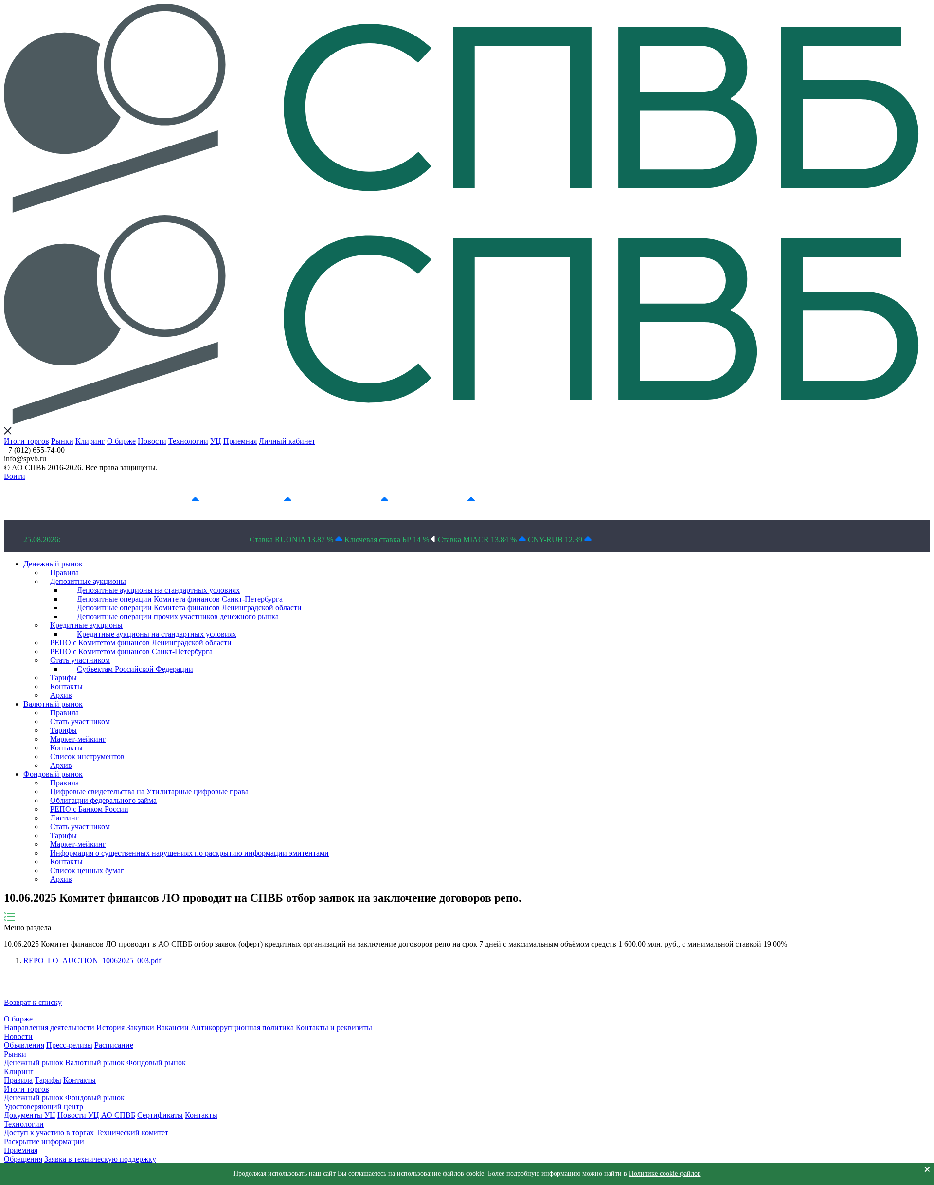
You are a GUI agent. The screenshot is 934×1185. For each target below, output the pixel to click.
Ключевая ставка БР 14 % (387, 539)
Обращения (23, 1159)
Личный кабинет (287, 441)
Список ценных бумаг (87, 870)
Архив (61, 695)
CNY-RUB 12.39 (556, 539)
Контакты (66, 686)
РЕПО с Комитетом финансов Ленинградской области (141, 642)
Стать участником (80, 660)
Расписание (113, 1045)
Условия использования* (560, 500)
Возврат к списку (33, 1002)
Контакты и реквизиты (334, 1027)
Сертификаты (160, 1115)
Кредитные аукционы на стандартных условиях (156, 634)
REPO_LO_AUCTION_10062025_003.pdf (92, 960)
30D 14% (450, 500)
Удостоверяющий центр (43, 1106)
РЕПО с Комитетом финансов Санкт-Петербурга (131, 651)
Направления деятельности (49, 1027)
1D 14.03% (172, 500)
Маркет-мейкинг (78, 739)
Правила (64, 572)
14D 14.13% (359, 500)
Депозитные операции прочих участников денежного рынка (178, 616)
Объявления (24, 1045)
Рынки (62, 441)
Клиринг (90, 441)
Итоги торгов (26, 441)
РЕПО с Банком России (89, 809)
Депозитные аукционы (88, 581)
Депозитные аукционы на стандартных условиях (158, 590)
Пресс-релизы (69, 1045)
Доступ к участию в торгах (49, 1133)
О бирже (121, 441)
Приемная (240, 441)
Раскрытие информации (44, 1141)
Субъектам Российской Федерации (135, 669)
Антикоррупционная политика (242, 1027)
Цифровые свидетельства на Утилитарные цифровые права (149, 791)
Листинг (64, 818)
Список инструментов (87, 756)
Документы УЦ (29, 1115)
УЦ (215, 441)
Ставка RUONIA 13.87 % (292, 539)
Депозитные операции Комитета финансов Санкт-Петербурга (180, 599)
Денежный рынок (53, 564)
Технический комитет (132, 1133)
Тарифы (63, 678)
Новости (152, 441)
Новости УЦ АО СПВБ (96, 1115)
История (110, 1027)
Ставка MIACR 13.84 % (478, 539)
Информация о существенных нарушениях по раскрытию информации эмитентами (189, 853)
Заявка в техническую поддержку (100, 1159)
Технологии (188, 441)
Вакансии (172, 1027)
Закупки (140, 1027)
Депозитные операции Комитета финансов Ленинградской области (189, 607)
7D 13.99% (264, 500)
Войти (14, 476)
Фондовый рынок (53, 774)
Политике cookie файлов (665, 1173)
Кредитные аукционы (86, 625)
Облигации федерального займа (103, 800)
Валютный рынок (53, 704)
